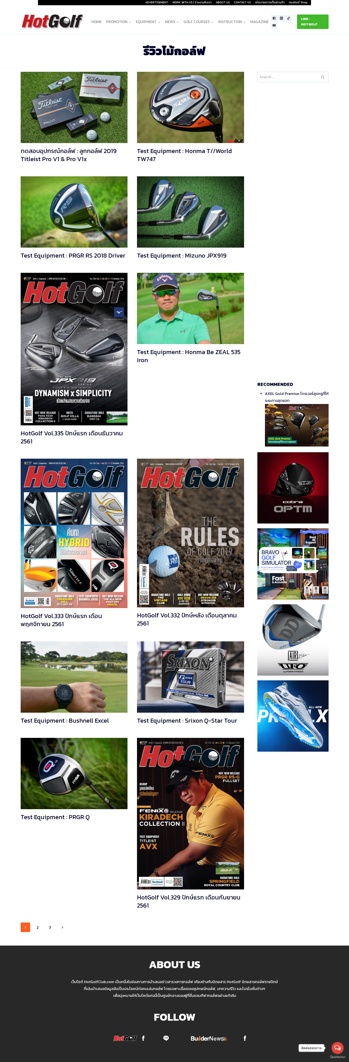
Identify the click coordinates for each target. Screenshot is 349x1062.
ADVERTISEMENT (156, 2)
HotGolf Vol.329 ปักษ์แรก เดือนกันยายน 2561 (189, 901)
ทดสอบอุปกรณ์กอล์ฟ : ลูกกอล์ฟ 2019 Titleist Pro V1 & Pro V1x (69, 154)
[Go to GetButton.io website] (337, 1057)
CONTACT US (242, 2)
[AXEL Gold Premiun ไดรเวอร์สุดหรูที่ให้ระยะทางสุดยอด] (297, 425)
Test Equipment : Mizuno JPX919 (181, 255)
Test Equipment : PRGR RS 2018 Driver (73, 255)
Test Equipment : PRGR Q (55, 817)
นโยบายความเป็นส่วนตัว (270, 2)
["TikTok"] (289, 18)
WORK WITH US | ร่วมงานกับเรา (192, 2)
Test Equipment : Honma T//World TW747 (184, 154)
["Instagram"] (281, 18)
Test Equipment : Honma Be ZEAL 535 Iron (189, 356)
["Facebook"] (274, 18)
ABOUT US (223, 2)
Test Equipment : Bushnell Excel (65, 720)
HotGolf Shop (298, 2)
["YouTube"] (274, 25)
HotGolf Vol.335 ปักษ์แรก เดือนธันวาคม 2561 (72, 437)
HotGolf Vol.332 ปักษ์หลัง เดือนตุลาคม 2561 (187, 619)
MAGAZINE (259, 21)
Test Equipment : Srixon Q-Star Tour (187, 720)
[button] (129, 21)
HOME (96, 21)
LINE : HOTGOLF (309, 21)
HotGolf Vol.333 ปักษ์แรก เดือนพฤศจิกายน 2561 (61, 620)
